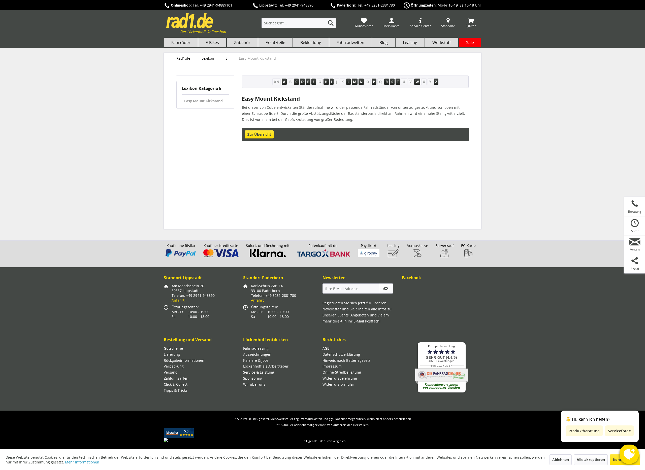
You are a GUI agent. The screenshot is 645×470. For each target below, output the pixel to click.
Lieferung (172, 354)
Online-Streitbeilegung (341, 372)
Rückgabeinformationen (184, 360)
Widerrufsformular (338, 384)
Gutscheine (173, 348)
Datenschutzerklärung (341, 354)
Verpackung (174, 366)
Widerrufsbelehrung (339, 378)
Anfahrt (178, 300)
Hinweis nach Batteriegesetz (346, 360)
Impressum (332, 366)
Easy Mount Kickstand (203, 100)
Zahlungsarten (176, 378)
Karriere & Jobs (256, 360)
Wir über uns (254, 384)
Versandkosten (311, 419)
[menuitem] (299, 25)
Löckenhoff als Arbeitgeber (265, 366)
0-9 (276, 81)
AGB (326, 348)
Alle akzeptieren (591, 459)
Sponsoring (252, 378)
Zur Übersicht (259, 134)
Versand (171, 372)
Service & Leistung (258, 372)
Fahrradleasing (256, 348)
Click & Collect (175, 384)
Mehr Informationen (82, 462)
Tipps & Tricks (175, 390)
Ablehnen (560, 459)
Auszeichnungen (257, 354)
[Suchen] (331, 23)
